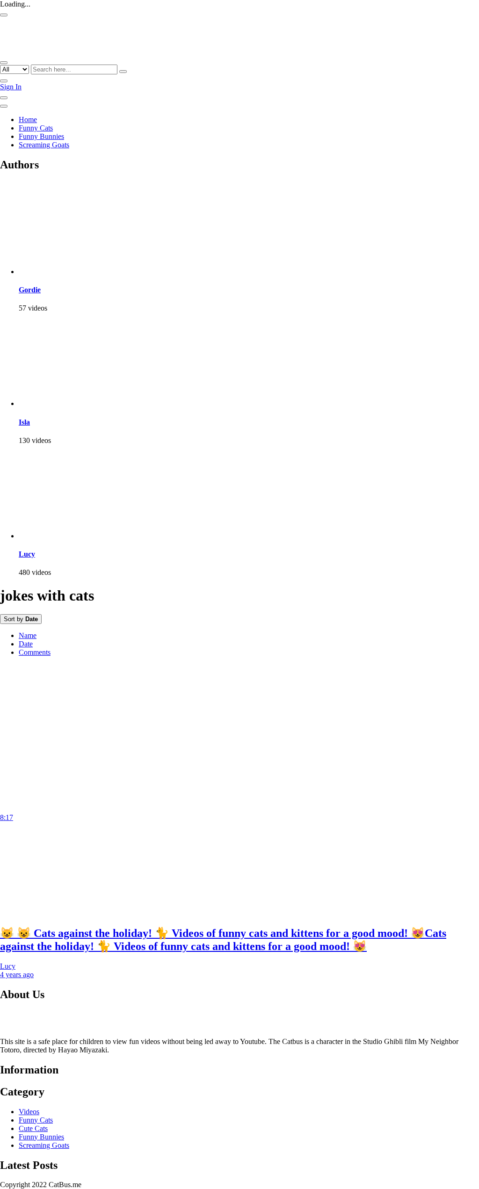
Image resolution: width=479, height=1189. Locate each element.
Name (27, 635)
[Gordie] (65, 272)
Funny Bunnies (41, 136)
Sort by (21, 619)
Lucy (27, 554)
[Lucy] (65, 536)
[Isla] (65, 403)
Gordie (30, 290)
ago (17, 975)
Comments (35, 652)
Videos (29, 1112)
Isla (24, 422)
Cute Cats (33, 1128)
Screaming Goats (44, 145)
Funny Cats (36, 128)
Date (26, 644)
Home (28, 119)
